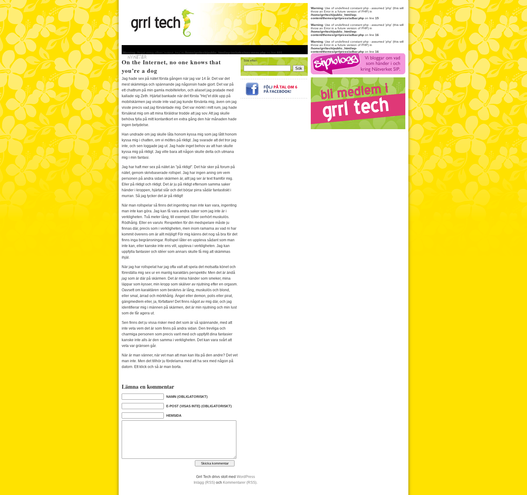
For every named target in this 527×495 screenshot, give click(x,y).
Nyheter (136, 56)
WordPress (246, 477)
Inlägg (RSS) (204, 482)
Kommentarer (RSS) (239, 482)
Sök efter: (250, 60)
